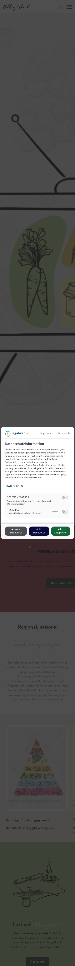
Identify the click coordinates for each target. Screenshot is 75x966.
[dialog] (37, 483)
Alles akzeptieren (60, 531)
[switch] (64, 497)
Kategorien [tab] (14, 486)
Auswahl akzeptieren (15, 531)
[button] (63, 497)
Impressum (46, 433)
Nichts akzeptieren (38, 531)
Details (55, 511)
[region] (38, 482)
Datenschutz (63, 433)
